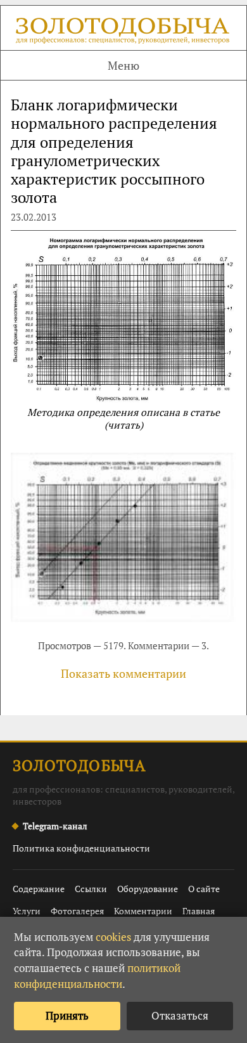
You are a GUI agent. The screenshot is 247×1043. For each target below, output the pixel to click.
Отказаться (179, 1015)
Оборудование (147, 889)
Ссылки (91, 889)
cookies (113, 937)
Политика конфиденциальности (81, 848)
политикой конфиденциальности (97, 976)
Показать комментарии (123, 673)
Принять (67, 1015)
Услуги (27, 911)
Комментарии (143, 911)
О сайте (204, 889)
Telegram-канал (55, 826)
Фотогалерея (77, 911)
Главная (198, 911)
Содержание (39, 889)
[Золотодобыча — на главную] (123, 32)
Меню (123, 65)
